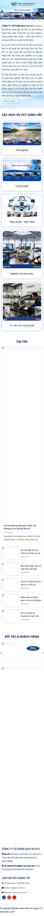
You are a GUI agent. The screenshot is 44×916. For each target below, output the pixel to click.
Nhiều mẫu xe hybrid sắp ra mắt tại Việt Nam (31, 599)
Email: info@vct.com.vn (14, 888)
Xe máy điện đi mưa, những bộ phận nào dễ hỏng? (30, 552)
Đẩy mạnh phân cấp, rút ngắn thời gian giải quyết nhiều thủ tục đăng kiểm (31, 568)
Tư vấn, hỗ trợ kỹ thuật (22, 325)
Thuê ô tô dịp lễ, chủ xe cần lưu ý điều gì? (31, 583)
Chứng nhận (22, 186)
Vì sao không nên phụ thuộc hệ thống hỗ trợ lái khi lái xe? (20, 527)
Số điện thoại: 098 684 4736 (16, 883)
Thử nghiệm (22, 150)
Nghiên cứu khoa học (22, 274)
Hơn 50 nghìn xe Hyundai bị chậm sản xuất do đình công (30, 615)
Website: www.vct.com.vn (15, 893)
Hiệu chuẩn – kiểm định (22, 222)
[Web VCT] (23, 4)
